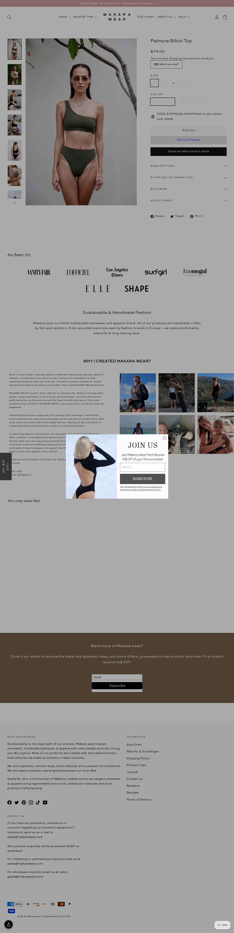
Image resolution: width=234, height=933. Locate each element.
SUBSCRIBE (142, 479)
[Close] (164, 438)
